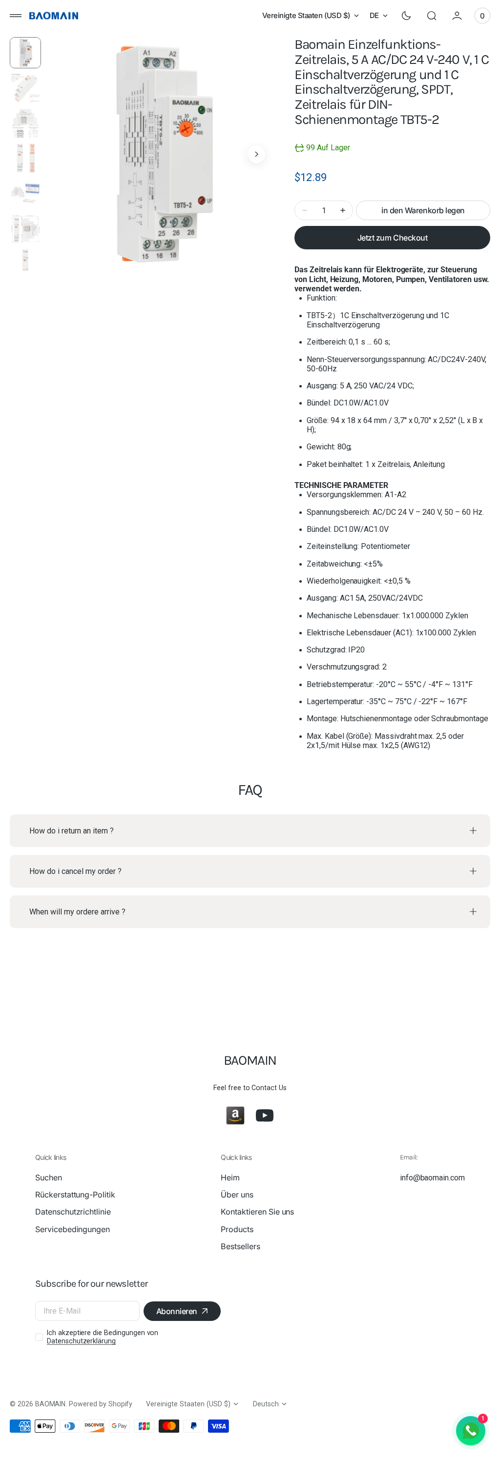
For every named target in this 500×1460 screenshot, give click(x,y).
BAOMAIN (50, 1404)
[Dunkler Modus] (406, 15)
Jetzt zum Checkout (392, 238)
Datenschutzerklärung (81, 1341)
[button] (15, 15)
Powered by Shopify (100, 1404)
